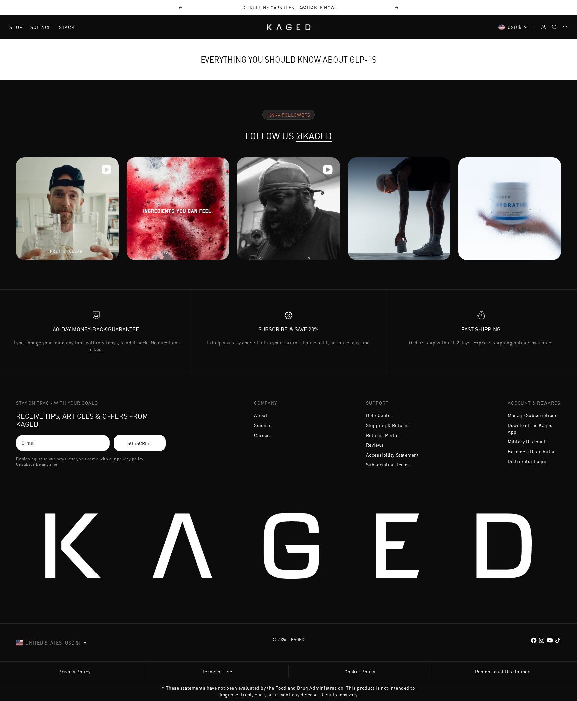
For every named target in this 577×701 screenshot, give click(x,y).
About (260, 415)
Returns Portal (382, 435)
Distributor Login (527, 461)
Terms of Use (217, 671)
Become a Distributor (531, 451)
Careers (263, 435)
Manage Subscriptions (532, 415)
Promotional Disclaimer (502, 671)
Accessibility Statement (392, 455)
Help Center (379, 415)
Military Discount (527, 441)
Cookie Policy (359, 671)
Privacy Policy (74, 671)
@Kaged (314, 136)
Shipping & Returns (388, 425)
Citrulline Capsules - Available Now (288, 7)
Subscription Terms (388, 464)
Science (40, 27)
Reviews (375, 445)
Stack (66, 27)
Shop (15, 27)
